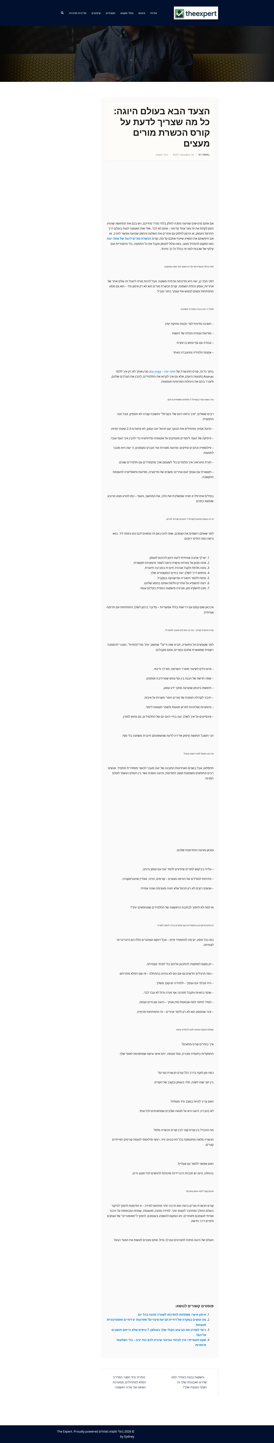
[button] (62, 12)
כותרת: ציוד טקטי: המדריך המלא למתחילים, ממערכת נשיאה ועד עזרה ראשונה (129, 1382)
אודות (153, 13)
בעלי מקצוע (126, 13)
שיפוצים (96, 13)
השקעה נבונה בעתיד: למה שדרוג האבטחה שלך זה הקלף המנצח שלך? (189, 1382)
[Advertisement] (160, 194)
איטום (141, 13)
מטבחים (110, 13)
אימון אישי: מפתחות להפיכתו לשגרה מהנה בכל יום (172, 1314)
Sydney (129, 1436)
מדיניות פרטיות (77, 13)
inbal (206, 154)
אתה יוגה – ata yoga (162, 371)
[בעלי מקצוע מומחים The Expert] (196, 13)
